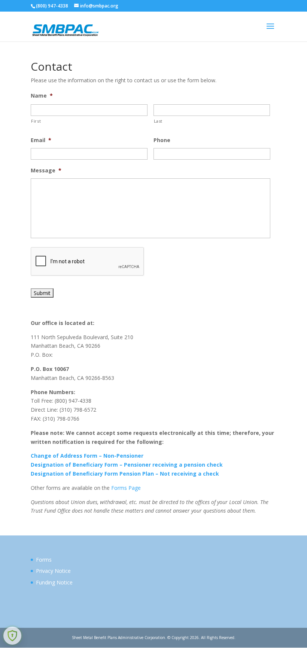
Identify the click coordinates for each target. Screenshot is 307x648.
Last (158, 121)
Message (46, 170)
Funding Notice (54, 582)
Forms (44, 559)
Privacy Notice (53, 570)
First (36, 121)
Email (41, 140)
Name (42, 95)
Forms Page (126, 487)
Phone (162, 140)
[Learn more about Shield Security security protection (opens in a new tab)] (12, 636)
